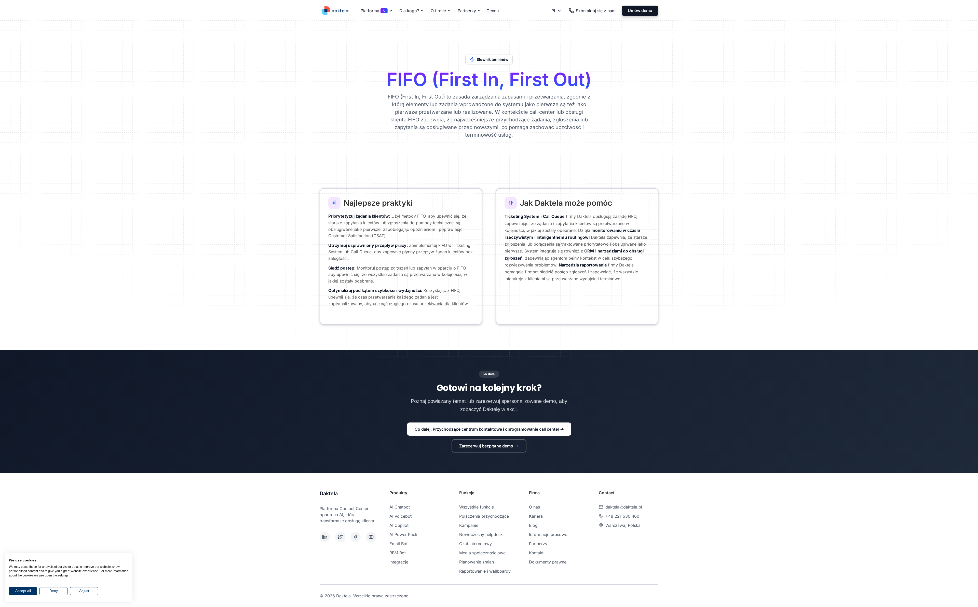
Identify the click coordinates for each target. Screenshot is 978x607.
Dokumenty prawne (547, 561)
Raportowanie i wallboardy (485, 571)
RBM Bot (397, 552)
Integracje (398, 561)
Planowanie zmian (476, 561)
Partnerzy (538, 543)
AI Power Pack (403, 534)
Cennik (493, 10)
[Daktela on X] (342, 537)
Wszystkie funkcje (476, 507)
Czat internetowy (475, 543)
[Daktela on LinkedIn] (326, 537)
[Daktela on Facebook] (357, 537)
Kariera (536, 516)
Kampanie (468, 525)
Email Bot (398, 543)
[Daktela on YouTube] (372, 537)
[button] (376, 11)
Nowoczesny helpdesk (481, 534)
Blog (533, 525)
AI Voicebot (400, 516)
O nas (534, 507)
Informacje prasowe (548, 534)
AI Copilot (399, 525)
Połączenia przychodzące (484, 516)
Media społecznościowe (482, 552)
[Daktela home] (335, 10)
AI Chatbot (399, 507)
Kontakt (536, 552)
